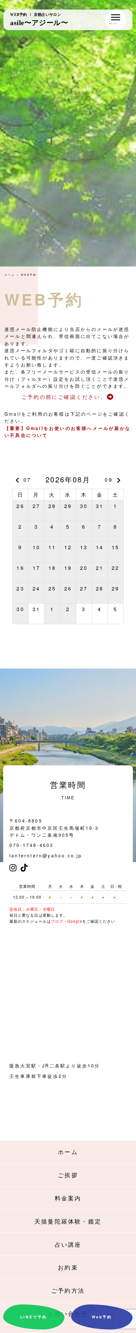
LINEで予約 (33, 1317)
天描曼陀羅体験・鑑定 (68, 1221)
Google (74, 921)
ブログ (57, 921)
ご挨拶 (68, 1175)
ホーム (9, 274)
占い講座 (68, 1244)
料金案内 (68, 1198)
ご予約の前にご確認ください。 (64, 396)
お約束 (68, 1267)
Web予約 (102, 1317)
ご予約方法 (68, 1290)
